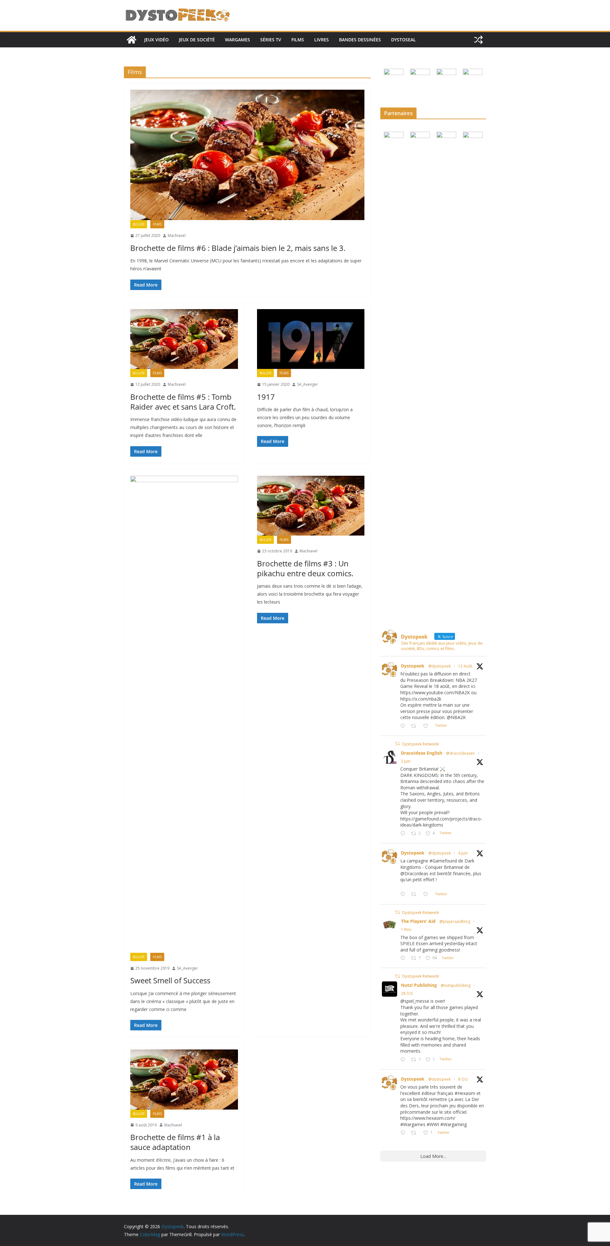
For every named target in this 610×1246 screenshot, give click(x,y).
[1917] (311, 339)
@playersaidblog (454, 921)
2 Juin (405, 761)
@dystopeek (439, 666)
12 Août (465, 666)
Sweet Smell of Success (170, 980)
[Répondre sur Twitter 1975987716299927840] (404, 1133)
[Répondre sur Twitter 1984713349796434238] (404, 958)
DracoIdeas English (421, 753)
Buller (139, 224)
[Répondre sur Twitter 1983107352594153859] (404, 1059)
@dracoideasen (460, 753)
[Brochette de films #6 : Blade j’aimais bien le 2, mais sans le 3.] (247, 155)
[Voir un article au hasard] (478, 39)
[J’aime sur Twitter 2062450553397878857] (427, 894)
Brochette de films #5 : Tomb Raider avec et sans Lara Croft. (183, 401)
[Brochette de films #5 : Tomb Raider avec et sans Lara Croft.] (184, 339)
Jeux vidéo (156, 40)
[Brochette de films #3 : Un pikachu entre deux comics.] (311, 506)
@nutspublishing (456, 985)
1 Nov (406, 929)
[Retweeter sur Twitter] (397, 743)
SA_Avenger (307, 384)
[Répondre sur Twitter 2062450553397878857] (404, 894)
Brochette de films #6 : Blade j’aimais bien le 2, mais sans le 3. (237, 248)
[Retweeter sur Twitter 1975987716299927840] (415, 1133)
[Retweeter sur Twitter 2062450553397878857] (415, 894)
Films (297, 40)
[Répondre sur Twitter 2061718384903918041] (404, 833)
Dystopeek (412, 666)
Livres (321, 40)
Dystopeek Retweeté (420, 744)
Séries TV (270, 40)
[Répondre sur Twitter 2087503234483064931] (404, 726)
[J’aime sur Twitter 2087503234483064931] (427, 726)
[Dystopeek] (131, 39)
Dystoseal (403, 40)
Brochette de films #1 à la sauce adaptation (175, 1142)
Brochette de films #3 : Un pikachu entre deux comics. (305, 568)
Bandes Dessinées (360, 40)
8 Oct (463, 1079)
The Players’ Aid (418, 921)
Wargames (237, 40)
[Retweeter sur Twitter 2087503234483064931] (415, 726)
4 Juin (463, 853)
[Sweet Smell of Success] (184, 714)
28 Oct (407, 993)
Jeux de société (197, 40)
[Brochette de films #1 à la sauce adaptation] (184, 1079)
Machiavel (177, 235)
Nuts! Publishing (419, 985)
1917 (266, 396)
